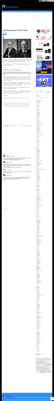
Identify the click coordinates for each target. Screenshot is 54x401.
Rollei (38, 288)
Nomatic (38, 251)
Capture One (39, 136)
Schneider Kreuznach (40, 294)
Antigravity (38, 114)
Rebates (40, 368)
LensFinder (8, 11)
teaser (37, 369)
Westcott (38, 335)
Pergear (38, 266)
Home (4, 11)
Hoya (38, 185)
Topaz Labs (38, 322)
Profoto (38, 279)
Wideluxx (38, 336)
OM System (38, 255)
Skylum (38, 304)
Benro (38, 127)
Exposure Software (39, 160)
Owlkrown (38, 261)
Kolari (38, 203)
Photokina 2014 (38, 367)
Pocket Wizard (39, 271)
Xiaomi (38, 338)
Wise (37, 337)
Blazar (38, 129)
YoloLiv (38, 342)
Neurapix (38, 244)
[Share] (17, 38)
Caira (38, 133)
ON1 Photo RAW (46, 364)
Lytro (38, 224)
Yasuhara (38, 340)
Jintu (37, 193)
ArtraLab (38, 120)
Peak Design (39, 263)
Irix (37, 191)
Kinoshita (38, 199)
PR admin (5, 31)
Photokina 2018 (48, 367)
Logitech (38, 222)
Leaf (37, 211)
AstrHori (38, 121)
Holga (38, 183)
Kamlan (38, 196)
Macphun (38, 225)
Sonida (38, 309)
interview (46, 362)
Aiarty (38, 108)
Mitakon (38, 240)
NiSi (37, 247)
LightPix (38, 221)
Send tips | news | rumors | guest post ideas (42, 97)
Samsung (38, 291)
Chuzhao (38, 141)
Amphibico (38, 113)
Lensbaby (38, 216)
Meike (38, 231)
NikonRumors (13, 11)
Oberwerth (38, 253)
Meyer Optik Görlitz (40, 235)
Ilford (38, 188)
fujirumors (42, 362)
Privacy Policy (27, 395)
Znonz (38, 348)
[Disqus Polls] (17, 141)
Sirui (37, 302)
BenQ (38, 126)
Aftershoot (38, 106)
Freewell (38, 166)
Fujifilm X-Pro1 (47, 361)
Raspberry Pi (39, 282)
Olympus (38, 254)
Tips (50, 11)
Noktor (38, 250)
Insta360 (38, 190)
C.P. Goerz (38, 132)
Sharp (38, 299)
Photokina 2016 (43, 367)
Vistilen (38, 330)
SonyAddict (36, 11)
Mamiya (38, 226)
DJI (37, 149)
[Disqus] (17, 167)
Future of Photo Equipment (41, 169)
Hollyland (38, 184)
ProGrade (38, 280)
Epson (38, 156)
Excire (38, 159)
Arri (37, 118)
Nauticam (38, 243)
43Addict (46, 11)
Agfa (37, 107)
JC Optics (38, 192)
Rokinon (38, 287)
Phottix (38, 269)
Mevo (38, 234)
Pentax (38, 265)
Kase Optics (38, 197)
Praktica (38, 278)
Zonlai (38, 349)
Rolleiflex (38, 289)
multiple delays (9, 65)
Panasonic (38, 262)
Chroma (38, 140)
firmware (43, 361)
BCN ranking (44, 358)
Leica (38, 213)
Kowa (38, 206)
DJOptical (38, 150)
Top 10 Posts (39, 321)
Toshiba (38, 323)
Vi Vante (38, 328)
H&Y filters (38, 176)
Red (37, 284)
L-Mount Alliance (47, 363)
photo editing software (42, 366)
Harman (38, 178)
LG (37, 218)
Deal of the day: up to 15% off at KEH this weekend (25, 125)
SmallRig (38, 306)
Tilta (37, 319)
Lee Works (38, 212)
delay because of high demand (40, 360)
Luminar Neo (42, 364)
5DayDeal (37, 358)
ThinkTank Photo (39, 317)
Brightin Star (39, 130)
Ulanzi (38, 326)
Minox (38, 237)
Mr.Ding (38, 242)
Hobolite (38, 182)
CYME (38, 146)
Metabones (38, 232)
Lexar (38, 217)
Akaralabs (38, 109)
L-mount (42, 363)
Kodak (38, 202)
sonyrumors (48, 368)
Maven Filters (39, 229)
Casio (38, 137)
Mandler (38, 227)
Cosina (38, 145)
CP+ (50, 359)
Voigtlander (38, 332)
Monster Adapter (39, 241)
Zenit (38, 346)
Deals (38, 147)
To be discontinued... (42, 369)
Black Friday (48, 358)
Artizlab (38, 119)
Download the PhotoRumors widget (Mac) (7, 396)
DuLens (38, 152)
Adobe (38, 103)
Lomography (39, 223)
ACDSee (38, 102)
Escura (38, 157)
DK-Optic (38, 151)
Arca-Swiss (38, 117)
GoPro (38, 174)
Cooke (38, 144)
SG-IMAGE (38, 298)
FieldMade (38, 163)
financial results (39, 361)
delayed (45, 360)
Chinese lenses (43, 359)
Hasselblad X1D (19, 97)
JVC (37, 195)
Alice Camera (39, 110)
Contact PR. (13, 397)
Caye (38, 138)
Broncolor (38, 131)
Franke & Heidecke (40, 164)
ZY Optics (38, 350)
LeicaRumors (19, 11)
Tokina (38, 320)
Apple (38, 115)
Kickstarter (38, 363)
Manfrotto (38, 228)
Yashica (38, 339)
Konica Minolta (39, 205)
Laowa (38, 210)
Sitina (38, 303)
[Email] (17, 37)
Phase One (38, 267)
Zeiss (38, 344)
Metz (38, 233)
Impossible (38, 189)
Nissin (38, 248)
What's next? (38, 372)
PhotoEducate (39, 268)
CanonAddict (41, 11)
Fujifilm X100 (38, 362)
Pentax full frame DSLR (42, 365)
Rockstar (38, 286)
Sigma (38, 300)
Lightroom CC (38, 364)
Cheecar (38, 139)
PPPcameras (38, 275)
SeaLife (38, 297)
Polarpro (38, 274)
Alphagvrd (38, 112)
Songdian (38, 307)
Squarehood (38, 312)
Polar (38, 272)
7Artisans (38, 101)
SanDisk (38, 293)
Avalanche (38, 125)
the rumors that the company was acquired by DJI (23, 59)
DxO (37, 153)
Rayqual (38, 283)
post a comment (15, 98)
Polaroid (38, 273)
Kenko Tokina (39, 198)
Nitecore (38, 249)
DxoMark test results (48, 360)
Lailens (38, 209)
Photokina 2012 (48, 366)
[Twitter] (17, 36)
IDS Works (38, 186)
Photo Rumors (12, 7)
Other (38, 259)
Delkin (38, 148)
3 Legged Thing (39, 100)
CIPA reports (48, 359)
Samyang (38, 292)
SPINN (38, 311)
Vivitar (38, 331)
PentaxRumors (25, 11)
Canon (38, 135)
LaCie (38, 208)
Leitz (38, 214)
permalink (27, 97)
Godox (38, 173)
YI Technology (39, 341)
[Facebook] (17, 35)
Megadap (38, 230)
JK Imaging (38, 194)
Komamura (38, 204)
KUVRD (38, 207)
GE (37, 170)
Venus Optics (39, 327)
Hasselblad (11, 97)
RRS (37, 290)
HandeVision (39, 177)
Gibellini (38, 171)
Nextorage (38, 245)
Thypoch (38, 318)
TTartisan (38, 325)
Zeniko (38, 345)
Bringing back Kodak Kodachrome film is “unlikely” (10, 125)
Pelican (38, 264)
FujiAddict (31, 11)
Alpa (37, 111)
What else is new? (45, 372)
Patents (50, 364)
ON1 (37, 256)
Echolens (38, 155)
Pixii (37, 270)
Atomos (38, 122)
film (51, 360)
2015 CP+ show (40, 358)
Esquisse (38, 158)
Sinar (38, 301)
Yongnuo (38, 343)
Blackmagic (38, 128)
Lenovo (38, 215)
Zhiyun (38, 347)
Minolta (38, 236)
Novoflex (38, 252)
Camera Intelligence (40, 134)
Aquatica (38, 116)
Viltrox (38, 329)
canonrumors (38, 359)
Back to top (5, 209)
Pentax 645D (37, 365)
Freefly (38, 165)
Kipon (38, 201)
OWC (38, 260)
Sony (38, 310)
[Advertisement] (17, 21)
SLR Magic (38, 305)
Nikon (38, 246)
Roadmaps (44, 368)
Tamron (38, 313)
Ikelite (38, 187)
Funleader (38, 168)
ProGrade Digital (39, 281)
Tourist (38, 324)
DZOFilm (38, 154)
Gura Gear (38, 175)
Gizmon (38, 172)
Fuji (37, 167)
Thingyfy (38, 316)
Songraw (38, 308)
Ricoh (38, 285)
